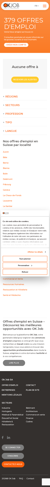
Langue (11, 131)
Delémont (7, 179)
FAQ (21, 478)
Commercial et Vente (13, 279)
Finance (29, 418)
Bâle (5, 157)
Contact (31, 385)
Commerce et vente (35, 415)
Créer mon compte (16, 45)
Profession (14, 113)
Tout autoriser (25, 259)
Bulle (5, 174)
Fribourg (7, 184)
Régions (11, 96)
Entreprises (8, 390)
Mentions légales (12, 395)
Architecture (32, 411)
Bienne (6, 168)
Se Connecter (12, 447)
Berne (5, 163)
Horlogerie (7, 411)
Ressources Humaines (13, 284)
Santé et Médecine (12, 295)
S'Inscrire (13, 456)
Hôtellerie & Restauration (8, 423)
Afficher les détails (35, 252)
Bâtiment (30, 408)
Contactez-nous (13, 464)
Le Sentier (7, 206)
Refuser (25, 272)
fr (36, 6)
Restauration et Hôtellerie (15, 290)
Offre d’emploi (10, 385)
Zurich (6, 152)
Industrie (6, 408)
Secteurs (12, 105)
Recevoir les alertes (25, 79)
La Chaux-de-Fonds (12, 195)
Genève (6, 190)
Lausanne (7, 201)
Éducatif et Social (10, 418)
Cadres (29, 421)
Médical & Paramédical (12, 415)
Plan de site (32, 390)
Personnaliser (23, 265)
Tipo (8, 122)
